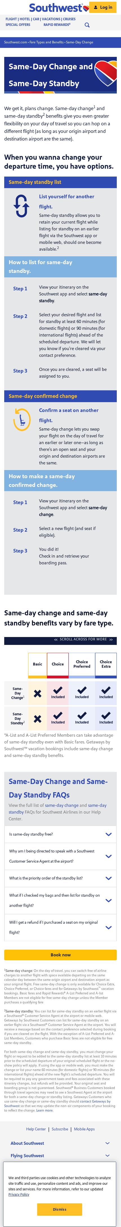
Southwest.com (15, 42)
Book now (61, 955)
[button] (60, 7)
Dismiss (60, 1209)
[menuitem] (46, 19)
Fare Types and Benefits (47, 42)
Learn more (44, 1110)
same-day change (62, 805)
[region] (59, 1194)
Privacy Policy (18, 1194)
